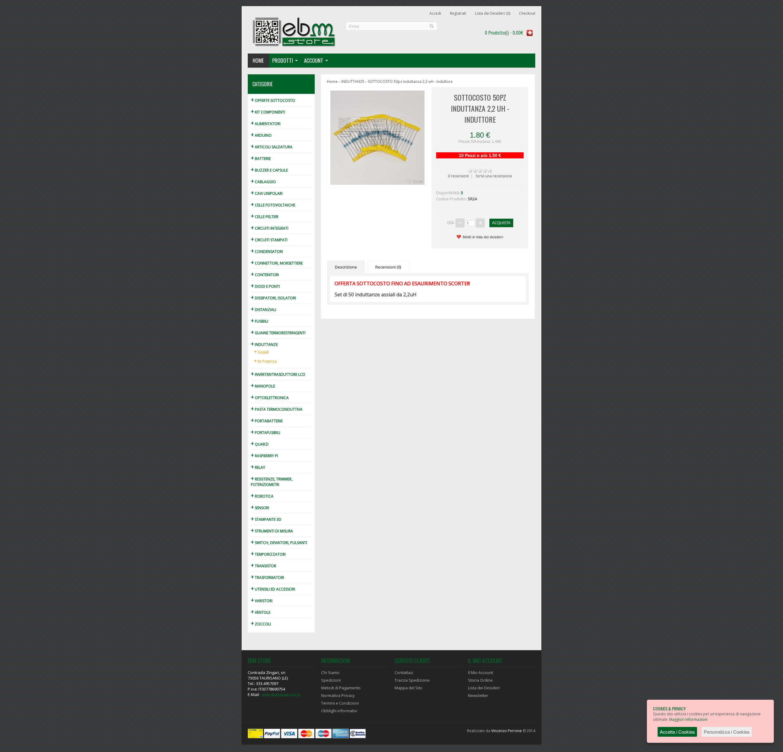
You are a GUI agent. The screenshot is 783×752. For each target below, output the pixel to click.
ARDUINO (261, 135)
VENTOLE (260, 612)
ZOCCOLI (261, 624)
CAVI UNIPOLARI (267, 193)
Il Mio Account (480, 672)
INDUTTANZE (264, 344)
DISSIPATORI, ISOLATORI (273, 298)
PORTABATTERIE (267, 421)
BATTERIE (261, 158)
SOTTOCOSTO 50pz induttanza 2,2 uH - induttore (410, 81)
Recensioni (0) (388, 267)
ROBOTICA (262, 496)
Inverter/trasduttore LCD (278, 374)
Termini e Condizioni (340, 703)
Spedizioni (331, 680)
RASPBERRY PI (264, 455)
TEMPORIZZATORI (268, 554)
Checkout (527, 13)
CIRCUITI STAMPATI (269, 240)
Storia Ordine (480, 680)
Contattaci (404, 672)
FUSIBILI (259, 321)
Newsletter (478, 695)
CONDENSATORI (267, 251)
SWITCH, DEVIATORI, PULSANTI (279, 542)
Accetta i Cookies (677, 731)
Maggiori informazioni (688, 719)
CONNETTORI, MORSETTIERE (277, 263)
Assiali (261, 352)
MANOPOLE (263, 386)
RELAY (258, 467)
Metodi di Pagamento (341, 688)
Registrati (458, 13)
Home (258, 60)
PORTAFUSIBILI (265, 432)
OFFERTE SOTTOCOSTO (273, 100)
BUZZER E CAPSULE (269, 170)
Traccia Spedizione (412, 680)
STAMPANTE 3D (266, 519)
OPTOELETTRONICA (270, 397)
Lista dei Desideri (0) (492, 13)
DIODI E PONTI (265, 286)
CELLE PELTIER (264, 216)
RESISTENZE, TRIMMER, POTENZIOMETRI (271, 481)
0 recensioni (458, 176)
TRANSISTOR (263, 566)
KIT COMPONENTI (268, 112)
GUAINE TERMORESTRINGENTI (278, 332)
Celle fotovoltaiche (273, 205)
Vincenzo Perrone (506, 730)
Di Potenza (265, 361)
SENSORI (260, 507)
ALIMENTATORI (265, 123)
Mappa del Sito (408, 688)
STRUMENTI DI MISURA (272, 531)
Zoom (418, 182)
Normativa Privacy (338, 695)
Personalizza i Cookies (727, 731)
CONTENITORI (265, 274)
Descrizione (346, 267)
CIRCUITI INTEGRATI (269, 228)
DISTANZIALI (263, 309)
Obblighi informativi (339, 710)
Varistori (262, 600)
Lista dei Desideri (484, 688)
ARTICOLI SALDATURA (271, 147)
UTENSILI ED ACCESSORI (273, 589)
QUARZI (260, 444)
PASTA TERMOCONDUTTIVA (276, 409)
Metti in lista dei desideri (483, 237)
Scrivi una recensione (494, 176)
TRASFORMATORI (267, 577)
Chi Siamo (330, 672)
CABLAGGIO (263, 181)
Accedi (435, 13)
